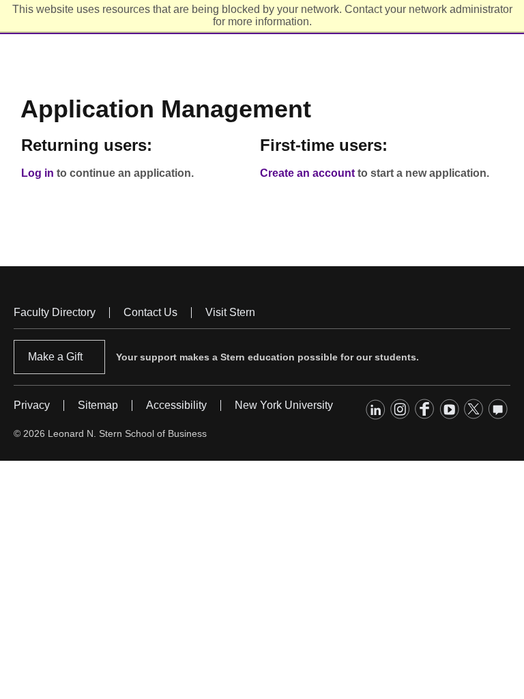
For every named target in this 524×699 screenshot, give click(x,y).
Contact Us (150, 312)
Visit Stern (230, 312)
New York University (284, 405)
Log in (37, 173)
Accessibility (176, 405)
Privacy (32, 405)
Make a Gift (55, 356)
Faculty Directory (55, 312)
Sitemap (98, 405)
